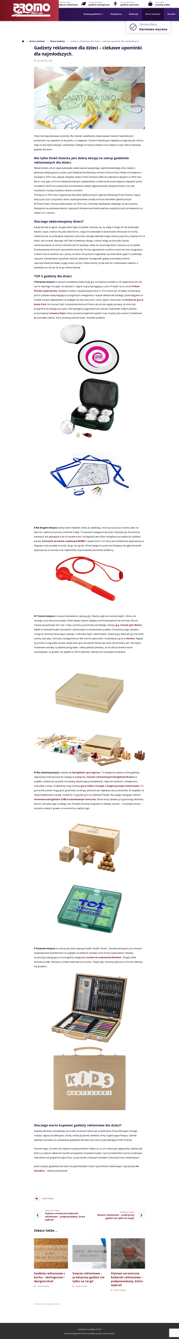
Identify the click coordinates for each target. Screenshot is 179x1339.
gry (117, 625)
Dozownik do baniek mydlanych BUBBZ (63, 541)
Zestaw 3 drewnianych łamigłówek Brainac (111, 776)
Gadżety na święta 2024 (89, 1329)
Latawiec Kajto (57, 313)
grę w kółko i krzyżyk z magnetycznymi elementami (110, 785)
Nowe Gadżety (48, 1198)
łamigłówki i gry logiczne (86, 772)
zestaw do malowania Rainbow (103, 957)
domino (130, 638)
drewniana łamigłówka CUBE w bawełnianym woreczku (65, 799)
